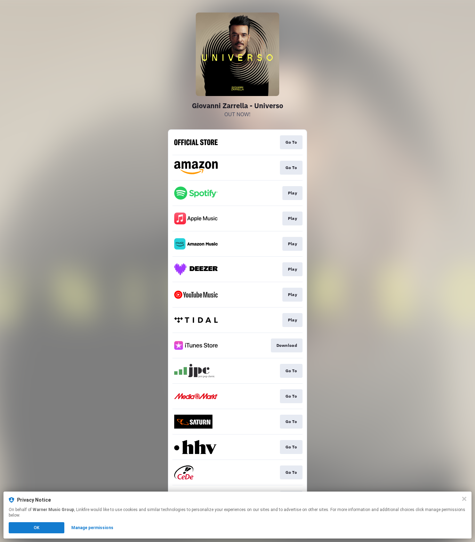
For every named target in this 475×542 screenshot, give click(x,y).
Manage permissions (92, 527)
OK (36, 527)
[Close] (464, 498)
